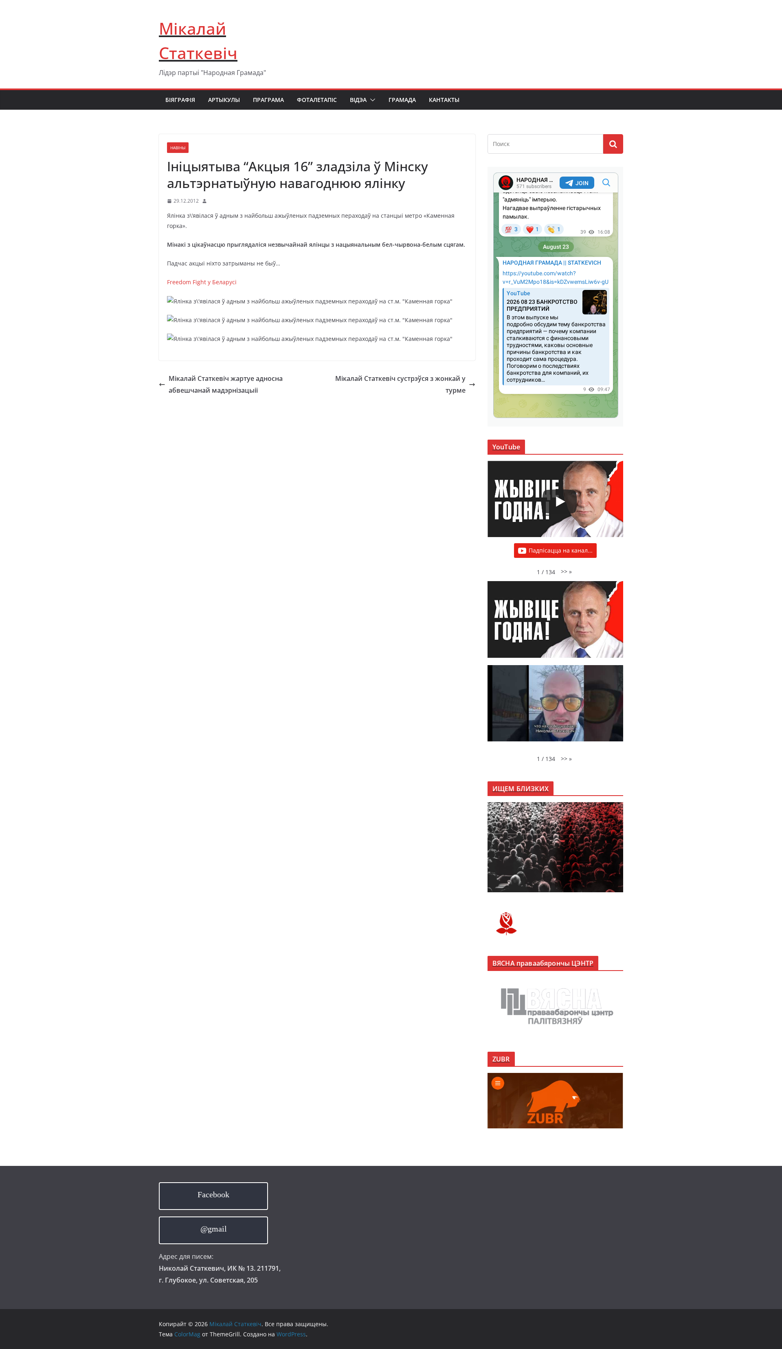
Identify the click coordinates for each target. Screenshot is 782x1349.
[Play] (560, 501)
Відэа (358, 100)
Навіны (177, 147)
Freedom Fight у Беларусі (202, 282)
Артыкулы (224, 100)
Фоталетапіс (317, 100)
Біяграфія (180, 100)
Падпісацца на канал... (561, 550)
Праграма (268, 100)
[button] (371, 100)
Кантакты (444, 100)
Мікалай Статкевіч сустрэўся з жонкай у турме (400, 384)
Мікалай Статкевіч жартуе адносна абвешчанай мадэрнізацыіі (226, 384)
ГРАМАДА (402, 100)
